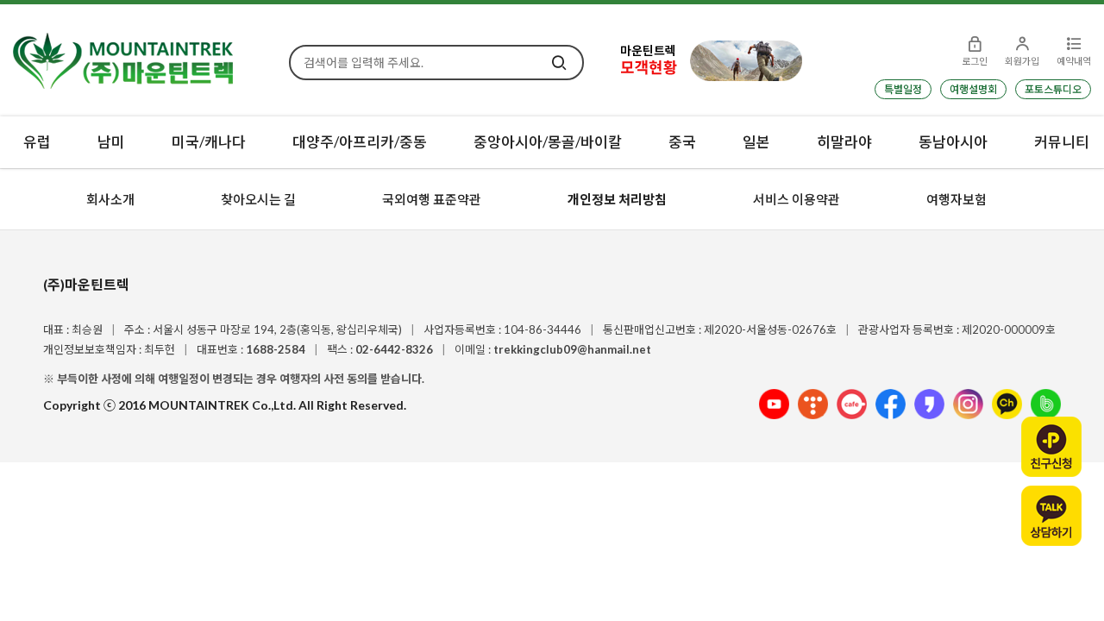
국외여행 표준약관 (431, 199)
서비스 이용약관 (796, 199)
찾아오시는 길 (258, 199)
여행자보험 (956, 199)
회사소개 (110, 199)
